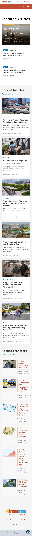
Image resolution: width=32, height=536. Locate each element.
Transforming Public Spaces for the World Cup (15, 243)
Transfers (23, 519)
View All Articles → (8, 94)
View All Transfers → (9, 355)
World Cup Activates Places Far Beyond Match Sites (14, 71)
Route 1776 (11, 28)
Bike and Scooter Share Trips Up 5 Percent (23, 364)
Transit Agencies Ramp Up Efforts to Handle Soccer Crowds (15, 203)
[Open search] (23, 6)
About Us (23, 514)
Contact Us (16, 524)
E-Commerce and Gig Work (15, 160)
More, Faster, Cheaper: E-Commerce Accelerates (13, 54)
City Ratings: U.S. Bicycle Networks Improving (23, 483)
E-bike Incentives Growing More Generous (22, 432)
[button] (28, 532)
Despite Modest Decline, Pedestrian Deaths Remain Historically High (23, 457)
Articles (9, 519)
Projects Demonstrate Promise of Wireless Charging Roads (13, 284)
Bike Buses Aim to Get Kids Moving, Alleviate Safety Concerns (15, 327)
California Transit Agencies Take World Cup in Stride (15, 121)
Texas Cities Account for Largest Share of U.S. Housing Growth (23, 409)
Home (9, 514)
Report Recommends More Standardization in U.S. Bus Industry (25, 385)
